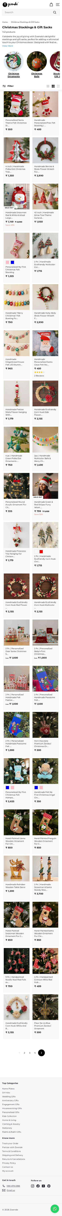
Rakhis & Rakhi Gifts (11, 1132)
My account (7, 1171)
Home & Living (9, 1120)
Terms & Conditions (11, 1151)
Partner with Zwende (12, 1147)
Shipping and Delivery (12, 1155)
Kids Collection (9, 1116)
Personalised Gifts (10, 1112)
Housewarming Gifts (12, 1108)
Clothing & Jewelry (11, 1124)
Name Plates (8, 1089)
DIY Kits (6, 1092)
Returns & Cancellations (13, 1159)
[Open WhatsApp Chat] (55, 1209)
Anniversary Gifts (10, 1100)
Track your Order (10, 1143)
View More (7, 46)
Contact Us (7, 1167)
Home (5, 22)
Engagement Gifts (10, 1104)
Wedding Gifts (8, 1096)
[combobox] (31, 12)
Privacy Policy (9, 1163)
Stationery (7, 1128)
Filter (10, 86)
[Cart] (51, 4)
